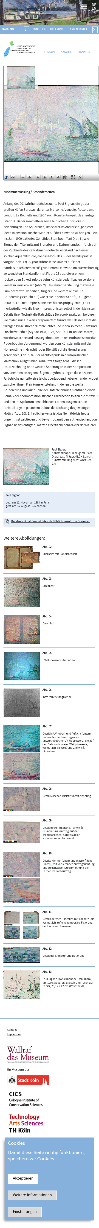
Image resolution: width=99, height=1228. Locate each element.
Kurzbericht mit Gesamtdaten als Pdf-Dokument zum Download (50, 521)
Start (51, 52)
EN (94, 9)
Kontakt (12, 1030)
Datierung (56, 29)
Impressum (14, 1034)
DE (94, 5)
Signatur (84, 52)
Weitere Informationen (32, 1195)
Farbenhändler (78, 29)
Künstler (39, 29)
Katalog (8, 29)
